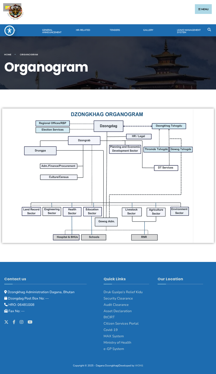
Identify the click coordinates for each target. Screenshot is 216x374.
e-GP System (114, 349)
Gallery (148, 30)
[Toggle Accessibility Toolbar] (9, 31)
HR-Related (83, 30)
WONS (139, 365)
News (11, 30)
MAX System (114, 336)
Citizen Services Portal (121, 323)
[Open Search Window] (209, 29)
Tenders (115, 30)
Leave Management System (189, 31)
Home (7, 54)
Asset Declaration (118, 311)
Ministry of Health (117, 342)
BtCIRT (109, 317)
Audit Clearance (116, 304)
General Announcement (52, 31)
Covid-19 (111, 330)
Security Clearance (118, 298)
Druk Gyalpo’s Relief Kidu (123, 292)
